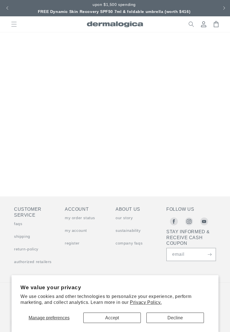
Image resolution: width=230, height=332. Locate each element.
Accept (112, 317)
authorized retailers (33, 261)
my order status (80, 218)
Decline (175, 317)
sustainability (128, 230)
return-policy (26, 249)
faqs (18, 223)
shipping (22, 236)
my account (76, 230)
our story (124, 218)
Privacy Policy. (146, 302)
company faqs (129, 243)
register (72, 243)
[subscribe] (209, 254)
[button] (6, 8)
